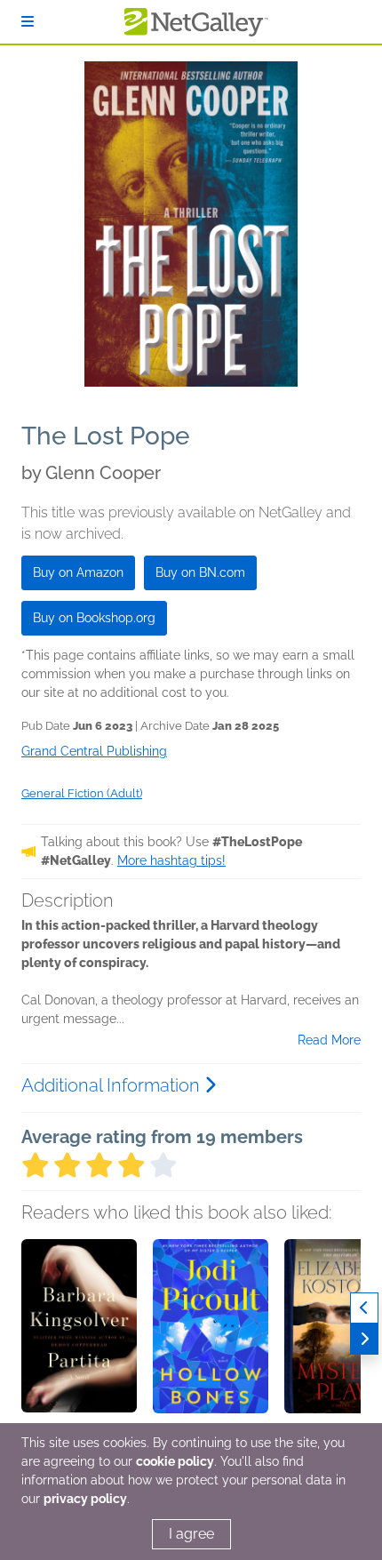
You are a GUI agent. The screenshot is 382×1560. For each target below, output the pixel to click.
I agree (191, 1533)
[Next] (364, 1339)
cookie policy (175, 1461)
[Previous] (364, 1308)
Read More (329, 1040)
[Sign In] (27, 22)
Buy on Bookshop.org (94, 618)
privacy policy (85, 1499)
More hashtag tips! (171, 860)
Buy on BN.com (200, 572)
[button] (79, 1332)
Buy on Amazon (78, 572)
